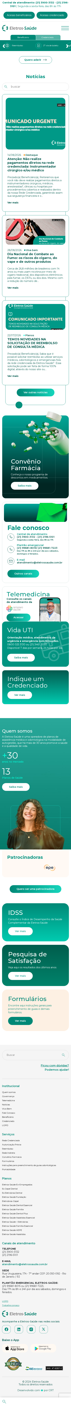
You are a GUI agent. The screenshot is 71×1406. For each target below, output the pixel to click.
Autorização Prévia (11, 1144)
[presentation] (3, 46)
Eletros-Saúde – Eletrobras (15, 1221)
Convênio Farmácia (12, 1157)
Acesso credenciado (52, 15)
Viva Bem (7, 1108)
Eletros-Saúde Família (13, 1209)
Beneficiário (23, 37)
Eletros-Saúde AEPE (12, 1230)
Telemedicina (8, 1100)
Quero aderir (32, 59)
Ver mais (19, 695)
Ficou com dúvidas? (55, 1065)
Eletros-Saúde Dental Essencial (17, 1205)
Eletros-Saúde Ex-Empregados (17, 1184)
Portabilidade (8, 1169)
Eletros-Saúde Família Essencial (17, 1226)
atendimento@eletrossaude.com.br (25, 1264)
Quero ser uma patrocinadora (35, 888)
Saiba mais (25, 485)
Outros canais (23, 573)
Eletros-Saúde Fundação (14, 1197)
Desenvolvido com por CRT (35, 1390)
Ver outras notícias (36, 392)
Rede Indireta (8, 1153)
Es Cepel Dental (10, 1188)
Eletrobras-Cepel (10, 1201)
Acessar (18, 617)
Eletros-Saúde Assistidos (14, 1234)
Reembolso (7, 1148)
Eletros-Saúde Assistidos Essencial (18, 1217)
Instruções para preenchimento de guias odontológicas (29, 1165)
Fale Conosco (8, 1113)
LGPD (5, 1125)
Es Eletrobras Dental (12, 1193)
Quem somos (9, 1092)
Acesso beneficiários (19, 15)
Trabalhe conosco (10, 1305)
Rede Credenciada (11, 1140)
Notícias (6, 1104)
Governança (8, 1096)
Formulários (8, 1161)
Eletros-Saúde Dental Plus (15, 1213)
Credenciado (47, 37)
